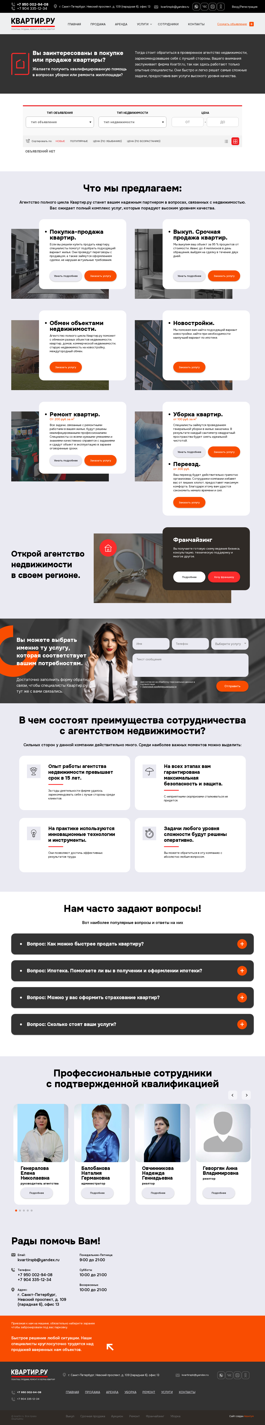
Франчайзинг (155, 1416)
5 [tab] (32, 1211)
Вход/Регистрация (244, 7)
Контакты (196, 24)
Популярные (79, 141)
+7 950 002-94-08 (35, 1274)
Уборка (130, 1392)
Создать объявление (232, 24)
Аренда (121, 24)
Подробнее (189, 577)
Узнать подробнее (66, 276)
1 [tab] (16, 1211)
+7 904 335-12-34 (32, 8)
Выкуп (70, 1416)
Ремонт (148, 1392)
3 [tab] (24, 1211)
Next (246, 1095)
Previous (232, 1095)
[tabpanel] (41, 1152)
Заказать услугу (100, 276)
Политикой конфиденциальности (159, 686)
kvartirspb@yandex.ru (175, 7)
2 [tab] (20, 1211)
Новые (60, 141)
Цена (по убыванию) (107, 141)
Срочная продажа (92, 1416)
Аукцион (117, 1416)
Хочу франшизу (224, 577)
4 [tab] (28, 1211)
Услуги (142, 24)
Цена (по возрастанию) (143, 141)
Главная (74, 24)
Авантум (249, 1416)
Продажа (98, 24)
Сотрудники (168, 24)
